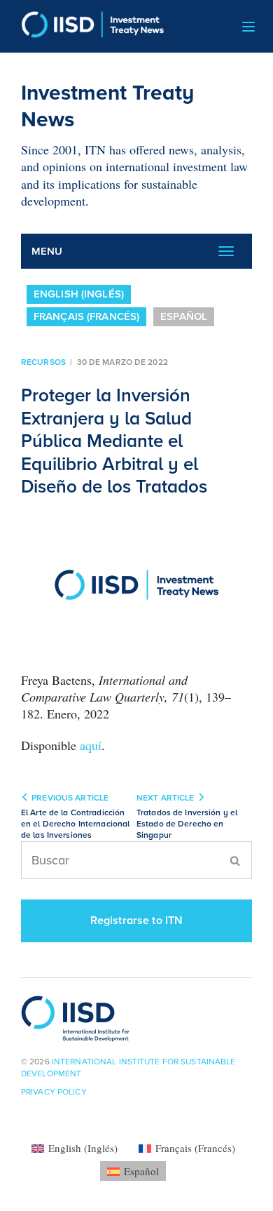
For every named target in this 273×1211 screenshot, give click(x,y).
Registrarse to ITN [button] (136, 921)
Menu (47, 251)
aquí (91, 745)
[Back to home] (87, 26)
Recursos (43, 362)
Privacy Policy (54, 1092)
